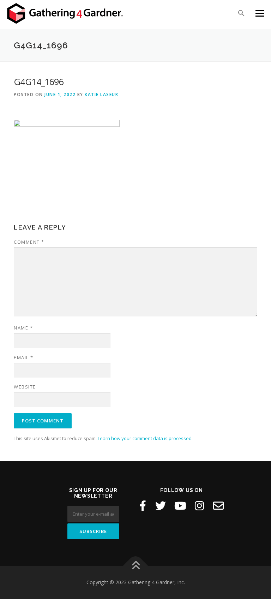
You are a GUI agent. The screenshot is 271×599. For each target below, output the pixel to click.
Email (24, 357)
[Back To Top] (135, 566)
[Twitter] (160, 505)
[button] (241, 13)
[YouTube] (180, 505)
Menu (259, 13)
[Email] (218, 505)
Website (25, 387)
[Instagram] (199, 505)
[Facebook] (142, 505)
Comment (29, 242)
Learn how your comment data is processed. (145, 438)
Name (23, 328)
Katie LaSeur (101, 94)
